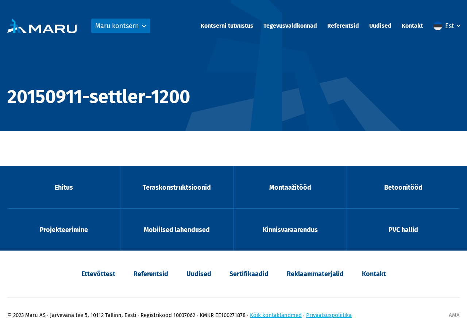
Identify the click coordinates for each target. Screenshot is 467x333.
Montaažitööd (290, 187)
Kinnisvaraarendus (290, 230)
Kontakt (412, 25)
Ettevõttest (98, 274)
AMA (454, 315)
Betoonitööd (403, 187)
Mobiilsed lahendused (177, 230)
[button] (446, 26)
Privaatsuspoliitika (329, 315)
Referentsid (343, 25)
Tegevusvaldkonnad (290, 25)
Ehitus (64, 187)
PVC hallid (403, 230)
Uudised (380, 25)
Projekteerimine (64, 230)
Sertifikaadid (249, 274)
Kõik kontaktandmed (276, 315)
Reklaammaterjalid (315, 274)
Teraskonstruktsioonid (177, 187)
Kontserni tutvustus (227, 25)
